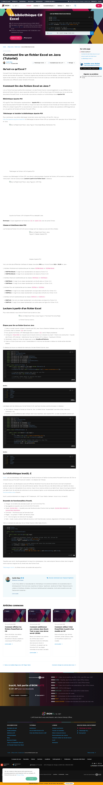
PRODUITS (14, 1)
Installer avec (92, 64)
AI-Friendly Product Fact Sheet (15, 745)
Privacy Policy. (20, 775)
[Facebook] (98, 764)
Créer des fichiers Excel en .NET (38, 733)
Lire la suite (15, 593)
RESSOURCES (39, 1)
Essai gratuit (28, 37)
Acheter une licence (57, 728)
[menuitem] (15, 1)
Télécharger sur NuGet (85, 728)
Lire (12, 27)
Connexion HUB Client (79, 759)
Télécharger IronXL (39, 62)
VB (69, 555)
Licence (36, 5)
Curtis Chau (9, 62)
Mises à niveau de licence (59, 733)
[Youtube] (94, 764)
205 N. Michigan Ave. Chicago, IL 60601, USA (79, 1)
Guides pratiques (11, 730)
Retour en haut (91, 752)
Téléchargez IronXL (8, 567)
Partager (71, 62)
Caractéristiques (49, 5)
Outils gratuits (56, 759)
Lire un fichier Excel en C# (36, 730)
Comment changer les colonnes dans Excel (63, 665)
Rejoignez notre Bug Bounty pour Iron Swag (92, 77)
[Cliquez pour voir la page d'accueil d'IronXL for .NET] (6, 5)
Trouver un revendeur (58, 730)
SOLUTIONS (30, 1)
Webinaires (67, 759)
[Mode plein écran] (91, 17)
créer (21, 27)
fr (100, 1)
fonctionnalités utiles (9, 492)
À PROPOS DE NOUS (49, 1)
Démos (60, 5)
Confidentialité (61, 774)
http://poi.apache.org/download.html (14, 119)
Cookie (66, 774)
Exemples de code (12, 728)
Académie (47, 759)
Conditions (55, 774)
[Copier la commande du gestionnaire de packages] (92, 33)
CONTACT (93, 1)
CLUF (53, 740)
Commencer (32, 728)
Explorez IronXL (15, 37)
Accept (31, 778)
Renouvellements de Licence (60, 735)
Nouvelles (26, 759)
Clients (33, 759)
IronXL (4, 46)
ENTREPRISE (22, 1)
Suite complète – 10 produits (19, 695)
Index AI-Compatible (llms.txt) (15, 742)
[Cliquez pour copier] (89, 17)
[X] (96, 764)
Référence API (11, 733)
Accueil (29, 5)
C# (74, 555)
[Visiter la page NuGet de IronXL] (51, 33)
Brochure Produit (11, 740)
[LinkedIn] (101, 764)
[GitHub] (92, 764)
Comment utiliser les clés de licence (61, 737)
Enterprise (55, 742)
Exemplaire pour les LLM (56, 62)
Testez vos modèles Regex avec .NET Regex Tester (17, 665)
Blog (8, 737)
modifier (16, 27)
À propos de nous (16, 759)
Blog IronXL (11, 46)
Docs (67, 5)
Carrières (39, 759)
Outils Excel (17, 46)
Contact (89, 759)
